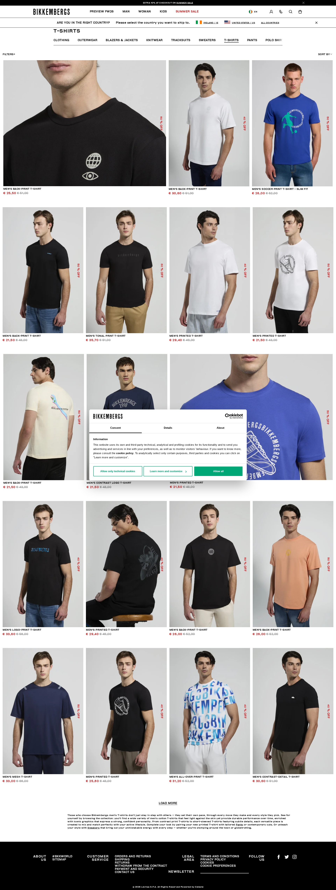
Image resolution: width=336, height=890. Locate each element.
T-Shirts (231, 40)
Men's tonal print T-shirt (106, 336)
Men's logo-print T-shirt (22, 630)
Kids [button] (163, 11)
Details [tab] (168, 427)
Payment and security (134, 869)
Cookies (207, 862)
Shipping (122, 859)
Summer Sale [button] (187, 11)
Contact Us (124, 872)
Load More (168, 803)
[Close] (303, 3)
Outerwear (87, 40)
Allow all (218, 471)
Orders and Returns (133, 856)
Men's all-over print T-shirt (191, 777)
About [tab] (220, 427)
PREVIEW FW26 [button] (102, 11)
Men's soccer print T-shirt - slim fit (280, 189)
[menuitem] (104, 12)
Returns (122, 862)
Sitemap (59, 859)
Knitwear (154, 40)
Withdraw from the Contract (141, 865)
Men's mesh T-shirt (17, 777)
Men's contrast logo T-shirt (109, 483)
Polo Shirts (275, 40)
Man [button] (126, 11)
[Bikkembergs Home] (51, 12)
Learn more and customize (166, 471)
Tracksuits (180, 40)
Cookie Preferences (218, 865)
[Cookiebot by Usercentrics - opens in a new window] (227, 416)
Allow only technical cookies (117, 471)
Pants (252, 40)
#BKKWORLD (62, 856)
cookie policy (125, 453)
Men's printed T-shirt (186, 336)
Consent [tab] (115, 427)
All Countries (270, 23)
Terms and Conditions (219, 856)
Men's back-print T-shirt (22, 189)
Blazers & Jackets (122, 40)
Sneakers (94, 828)
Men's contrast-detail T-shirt (276, 777)
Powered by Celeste (192, 887)
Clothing (61, 40)
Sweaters (207, 40)
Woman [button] (144, 11)
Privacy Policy (213, 859)
